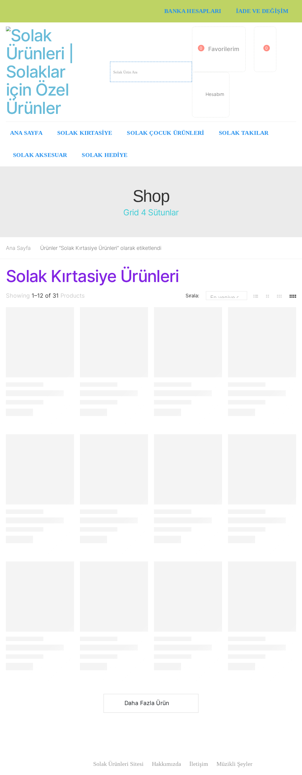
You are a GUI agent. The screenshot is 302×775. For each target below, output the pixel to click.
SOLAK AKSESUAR (40, 155)
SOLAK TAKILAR (244, 133)
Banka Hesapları (192, 11)
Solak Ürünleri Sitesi (118, 764)
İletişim (198, 764)
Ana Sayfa (26, 133)
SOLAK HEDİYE (104, 155)
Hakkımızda (166, 764)
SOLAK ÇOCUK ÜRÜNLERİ (165, 133)
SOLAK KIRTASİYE (84, 133)
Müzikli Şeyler (234, 764)
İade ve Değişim (262, 11)
